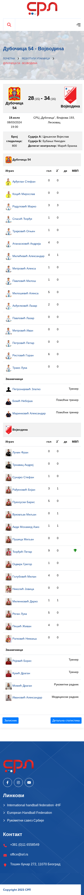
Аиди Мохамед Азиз (25, 526)
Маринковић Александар (29, 413)
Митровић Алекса (24, 268)
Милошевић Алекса (25, 293)
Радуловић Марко (24, 206)
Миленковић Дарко (25, 601)
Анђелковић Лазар (24, 305)
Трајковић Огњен (23, 231)
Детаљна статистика (66, 720)
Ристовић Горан (23, 355)
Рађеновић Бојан (23, 489)
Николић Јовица (23, 589)
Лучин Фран (20, 452)
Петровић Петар (23, 343)
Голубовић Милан (24, 576)
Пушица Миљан (23, 539)
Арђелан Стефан (23, 181)
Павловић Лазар (23, 318)
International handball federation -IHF (34, 805)
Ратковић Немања (24, 638)
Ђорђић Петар (22, 551)
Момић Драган (22, 685)
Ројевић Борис (22, 660)
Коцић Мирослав (23, 194)
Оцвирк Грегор (22, 564)
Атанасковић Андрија (26, 243)
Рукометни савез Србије (25, 820)
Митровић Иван (22, 330)
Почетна (9, 58)
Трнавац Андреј (22, 464)
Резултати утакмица (36, 58)
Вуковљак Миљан (24, 514)
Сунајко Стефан (23, 477)
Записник (10, 720)
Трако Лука (19, 367)
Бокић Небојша (22, 401)
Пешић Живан (21, 626)
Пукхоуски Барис (23, 502)
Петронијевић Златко (26, 389)
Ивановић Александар (27, 697)
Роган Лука (19, 613)
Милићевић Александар (28, 256)
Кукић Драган (21, 673)
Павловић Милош (24, 280)
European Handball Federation (29, 812)
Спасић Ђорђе (22, 218)
